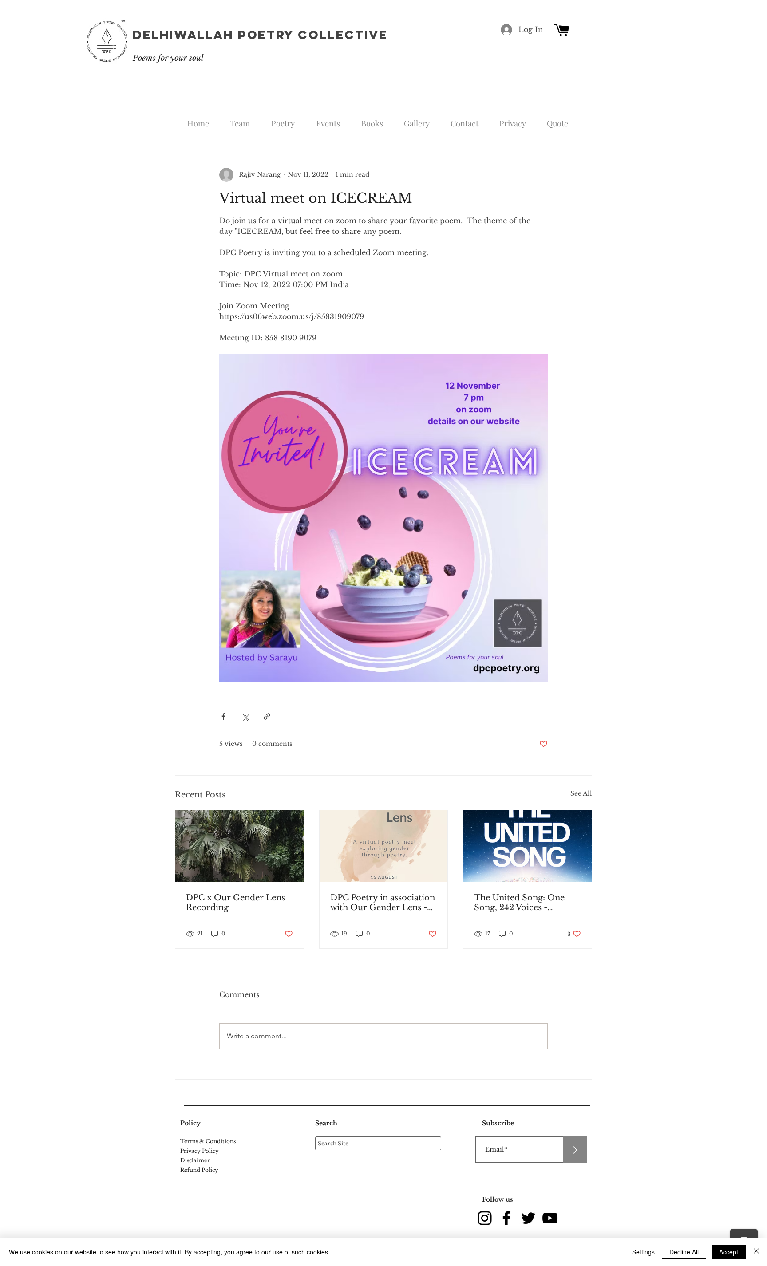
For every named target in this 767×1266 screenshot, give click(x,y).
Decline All (684, 1251)
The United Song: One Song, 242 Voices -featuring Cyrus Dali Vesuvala (519, 902)
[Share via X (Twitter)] (245, 716)
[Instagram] (484, 1218)
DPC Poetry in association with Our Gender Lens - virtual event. (382, 902)
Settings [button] (643, 1251)
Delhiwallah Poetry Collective (260, 34)
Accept (728, 1251)
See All (581, 793)
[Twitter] (528, 1218)
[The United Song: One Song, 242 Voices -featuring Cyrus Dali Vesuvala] (527, 846)
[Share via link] (267, 716)
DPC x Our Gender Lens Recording (235, 902)
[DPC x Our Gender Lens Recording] (239, 846)
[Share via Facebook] (223, 716)
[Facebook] (506, 1218)
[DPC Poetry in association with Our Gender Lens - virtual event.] (384, 846)
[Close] (756, 1252)
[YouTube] (550, 1218)
